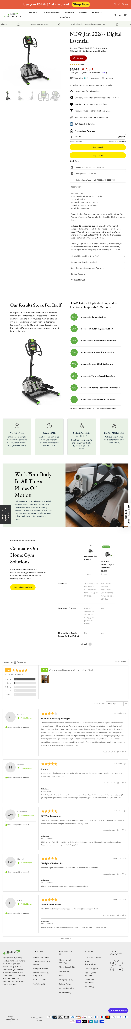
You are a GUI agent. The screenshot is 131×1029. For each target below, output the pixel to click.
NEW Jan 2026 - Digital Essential (107, 564)
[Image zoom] (32, 59)
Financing (89, 986)
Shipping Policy (66, 980)
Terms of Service (66, 988)
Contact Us (64, 971)
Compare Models (40, 968)
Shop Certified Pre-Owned (41, 962)
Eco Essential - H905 (90, 558)
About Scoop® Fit (67, 967)
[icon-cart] (125, 15)
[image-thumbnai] (8, 95)
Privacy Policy (65, 992)
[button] (98, 147)
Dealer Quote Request (90, 974)
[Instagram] (123, 4)
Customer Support (93, 957)
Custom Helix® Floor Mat (86, 167)
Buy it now (98, 155)
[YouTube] (126, 4)
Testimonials (39, 984)
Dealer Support (91, 968)
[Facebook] (119, 4)
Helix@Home (81, 173)
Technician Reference (89, 981)
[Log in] (119, 15)
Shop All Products (41, 957)
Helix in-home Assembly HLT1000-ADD (91, 180)
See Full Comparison (23, 587)
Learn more (110, 78)
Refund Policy (65, 984)
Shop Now (81, 4)
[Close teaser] (123, 527)
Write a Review (121, 661)
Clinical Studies (40, 980)
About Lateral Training (65, 961)
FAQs (61, 975)
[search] (115, 15)
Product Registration (90, 962)
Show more (64, 939)
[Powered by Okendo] (14, 662)
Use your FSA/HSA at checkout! (46, 4)
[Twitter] (115, 4)
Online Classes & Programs (41, 974)
